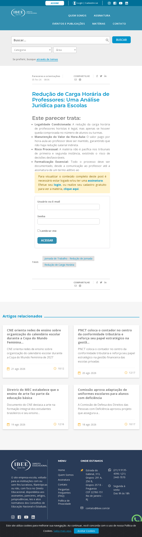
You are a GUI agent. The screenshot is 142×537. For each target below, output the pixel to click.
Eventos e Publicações (68, 23)
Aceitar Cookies (86, 531)
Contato (119, 23)
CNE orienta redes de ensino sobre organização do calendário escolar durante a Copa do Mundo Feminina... (34, 336)
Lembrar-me (48, 230)
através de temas (47, 59)
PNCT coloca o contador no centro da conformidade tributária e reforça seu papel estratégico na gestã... (105, 336)
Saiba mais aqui (62, 531)
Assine (55, 3)
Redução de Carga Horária (59, 264)
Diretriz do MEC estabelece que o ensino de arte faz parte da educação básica (33, 394)
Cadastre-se (91, 2)
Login (80, 2)
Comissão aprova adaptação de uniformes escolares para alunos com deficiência (103, 394)
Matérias (98, 23)
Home (61, 470)
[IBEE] (24, 12)
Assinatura (102, 15)
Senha (41, 216)
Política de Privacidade (64, 502)
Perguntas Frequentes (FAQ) (64, 492)
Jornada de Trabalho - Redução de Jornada (68, 258)
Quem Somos (77, 15)
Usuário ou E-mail (48, 201)
